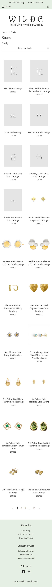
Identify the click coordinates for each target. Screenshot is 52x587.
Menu (8, 6)
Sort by (5, 43)
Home (4, 32)
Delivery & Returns (26, 551)
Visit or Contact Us (26, 534)
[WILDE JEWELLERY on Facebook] (23, 572)
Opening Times (26, 538)
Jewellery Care (26, 554)
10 (34, 508)
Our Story (26, 530)
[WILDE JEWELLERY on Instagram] (28, 572)
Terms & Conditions (26, 558)
